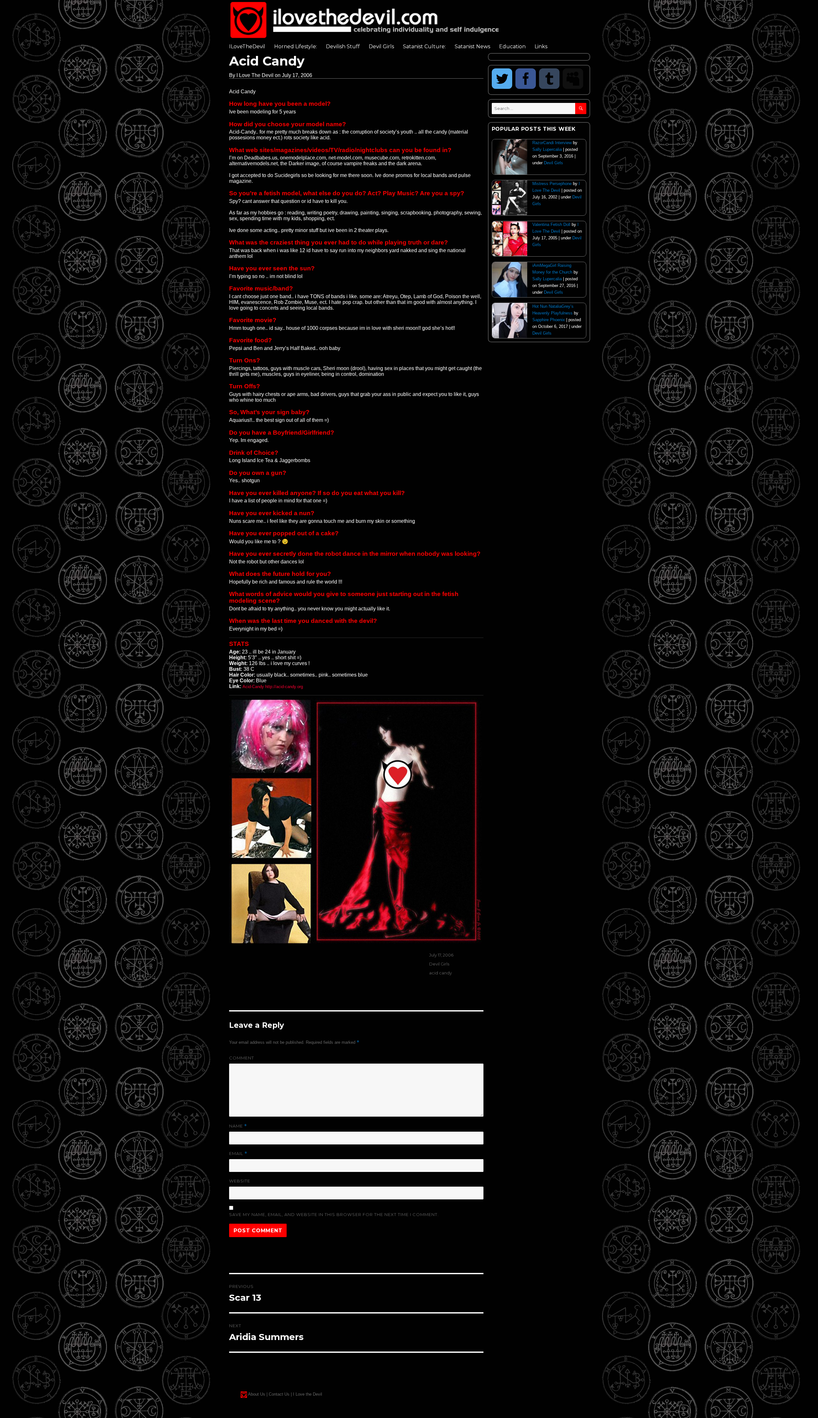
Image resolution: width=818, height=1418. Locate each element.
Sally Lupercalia (547, 149)
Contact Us (279, 1394)
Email (238, 1153)
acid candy (440, 972)
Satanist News (472, 46)
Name (238, 1126)
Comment (241, 1057)
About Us (256, 1394)
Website (239, 1180)
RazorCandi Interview (552, 142)
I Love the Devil (307, 1394)
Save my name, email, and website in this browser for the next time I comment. (334, 1214)
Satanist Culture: (424, 46)
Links (541, 46)
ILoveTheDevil (247, 46)
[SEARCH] (580, 108)
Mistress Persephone (552, 183)
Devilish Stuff (343, 46)
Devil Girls (381, 46)
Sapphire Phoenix (548, 319)
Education (512, 46)
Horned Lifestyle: (295, 46)
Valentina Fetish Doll (551, 224)
